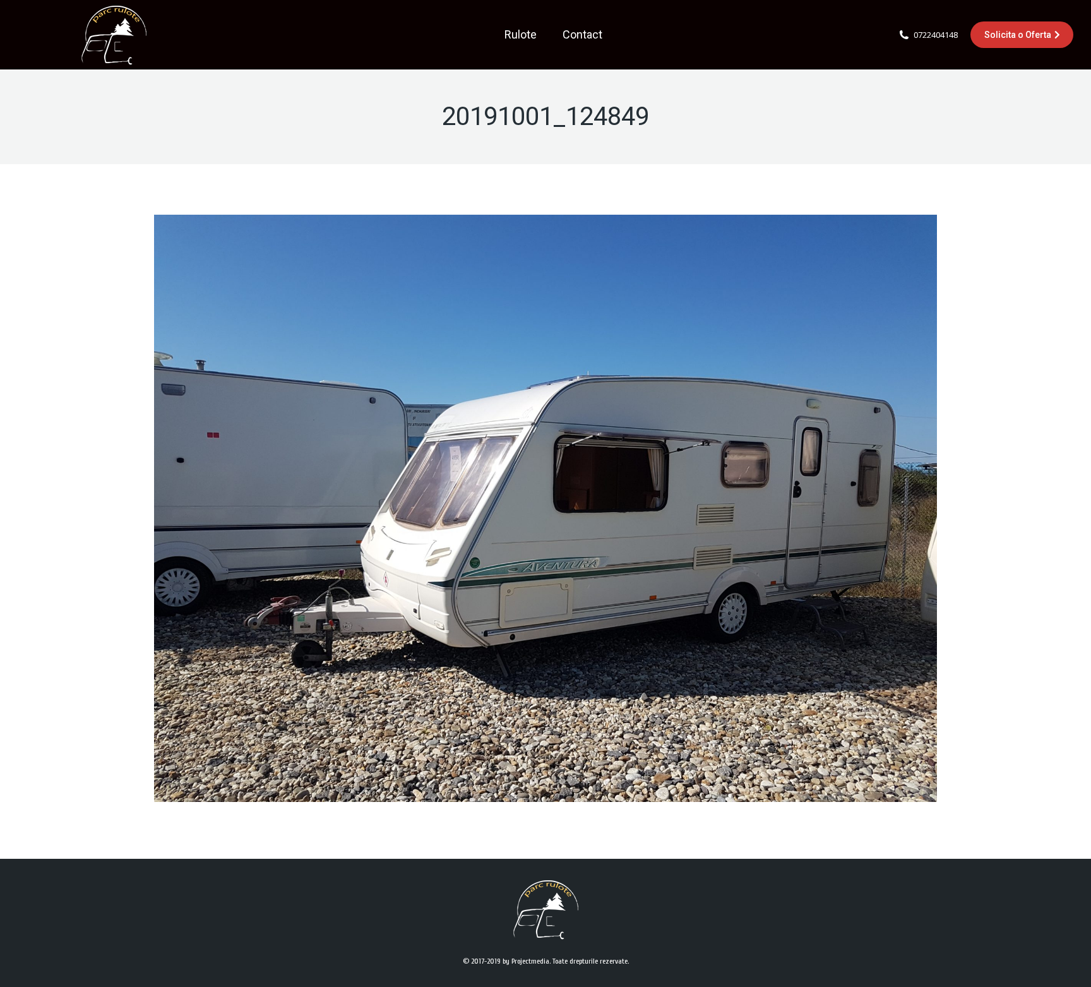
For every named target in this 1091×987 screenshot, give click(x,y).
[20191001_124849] (545, 508)
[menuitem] (520, 34)
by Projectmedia (526, 961)
